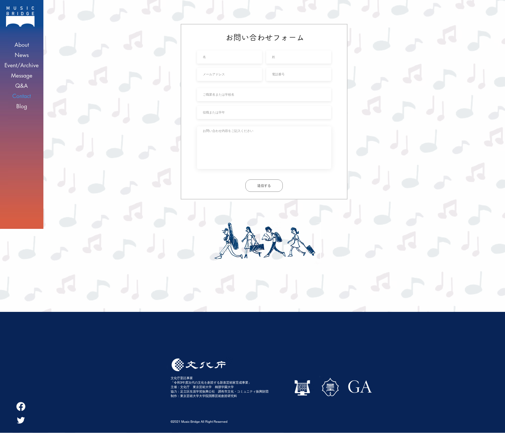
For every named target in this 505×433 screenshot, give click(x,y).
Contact (21, 96)
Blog (21, 106)
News (22, 55)
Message (21, 75)
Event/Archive (21, 65)
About (21, 44)
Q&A (21, 85)
